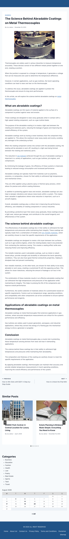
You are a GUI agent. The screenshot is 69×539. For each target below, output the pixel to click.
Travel (7, 484)
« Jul (33, 514)
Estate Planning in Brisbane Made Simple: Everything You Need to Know (51, 427)
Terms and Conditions (49, 531)
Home (6, 531)
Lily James (10, 27)
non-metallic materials (50, 233)
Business (8, 15)
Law (6, 471)
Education (8, 462)
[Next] (64, 422)
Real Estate (9, 476)
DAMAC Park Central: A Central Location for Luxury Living (17, 427)
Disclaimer (62, 531)
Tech (7, 482)
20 (35, 504)
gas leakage (21, 156)
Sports (7, 479)
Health (7, 468)
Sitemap (63, 535)
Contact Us (23, 531)
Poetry (7, 473)
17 (6, 504)
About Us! (13, 531)
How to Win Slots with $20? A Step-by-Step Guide (16, 381)
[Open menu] (65, 3)
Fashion (8, 465)
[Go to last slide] (5, 422)
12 (25, 501)
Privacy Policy (34, 531)
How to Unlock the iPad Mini (56, 380)
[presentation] (17, 410)
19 (25, 504)
